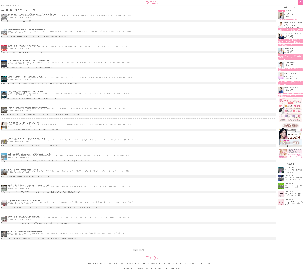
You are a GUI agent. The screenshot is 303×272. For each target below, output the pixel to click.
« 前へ (136, 250)
